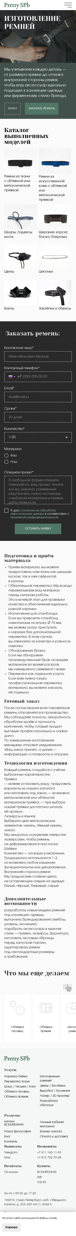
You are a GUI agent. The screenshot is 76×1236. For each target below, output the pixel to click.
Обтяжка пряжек (16, 1096)
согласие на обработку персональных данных (33, 512)
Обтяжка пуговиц (16, 1091)
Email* (9, 388)
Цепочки (46, 271)
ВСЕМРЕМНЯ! (47, 1172)
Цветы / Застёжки (52, 1085)
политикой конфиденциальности (35, 517)
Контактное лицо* (19, 348)
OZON (41, 1182)
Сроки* (10, 408)
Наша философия (17, 1131)
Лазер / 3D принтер (55, 1095)
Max (7, 1157)
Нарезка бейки (15, 1076)
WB (39, 1177)
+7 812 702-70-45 (49, 1157)
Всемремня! (14, 1124)
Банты (9, 308)
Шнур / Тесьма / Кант (20, 1086)
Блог (7, 1136)
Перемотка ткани (17, 1081)
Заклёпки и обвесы (55, 308)
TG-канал (11, 1172)
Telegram (11, 1152)
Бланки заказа (51, 1131)
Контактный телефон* (22, 368)
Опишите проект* (19, 472)
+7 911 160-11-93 (49, 1152)
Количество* (14, 428)
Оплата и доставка (54, 1136)
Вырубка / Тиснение (55, 1090)
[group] (17, 1018)
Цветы (9, 271)
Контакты (10, 1141)
